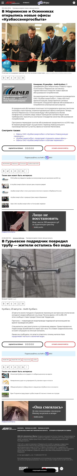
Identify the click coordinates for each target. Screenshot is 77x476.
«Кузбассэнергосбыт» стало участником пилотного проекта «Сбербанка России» (36, 191)
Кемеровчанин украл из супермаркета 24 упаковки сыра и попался (31, 380)
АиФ (14, 299)
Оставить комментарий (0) (60, 148)
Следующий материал (40, 470)
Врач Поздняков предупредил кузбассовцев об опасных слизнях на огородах (34, 393)
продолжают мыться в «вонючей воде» (28, 336)
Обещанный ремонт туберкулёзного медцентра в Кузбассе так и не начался (34, 387)
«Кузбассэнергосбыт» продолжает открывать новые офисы (41, 138)
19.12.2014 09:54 (6, 8)
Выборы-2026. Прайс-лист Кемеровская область (32, 430)
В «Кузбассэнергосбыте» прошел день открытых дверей (28, 184)
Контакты (20, 428)
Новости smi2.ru (8, 232)
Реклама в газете (43, 428)
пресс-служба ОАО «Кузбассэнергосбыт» (59, 73)
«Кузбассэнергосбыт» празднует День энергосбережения (28, 197)
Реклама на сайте (30, 428)
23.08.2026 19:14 (6, 238)
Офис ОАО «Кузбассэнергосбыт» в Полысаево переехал (28, 204)
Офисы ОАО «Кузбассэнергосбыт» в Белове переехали (39, 140)
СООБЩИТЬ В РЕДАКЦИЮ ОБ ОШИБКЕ (60, 430)
